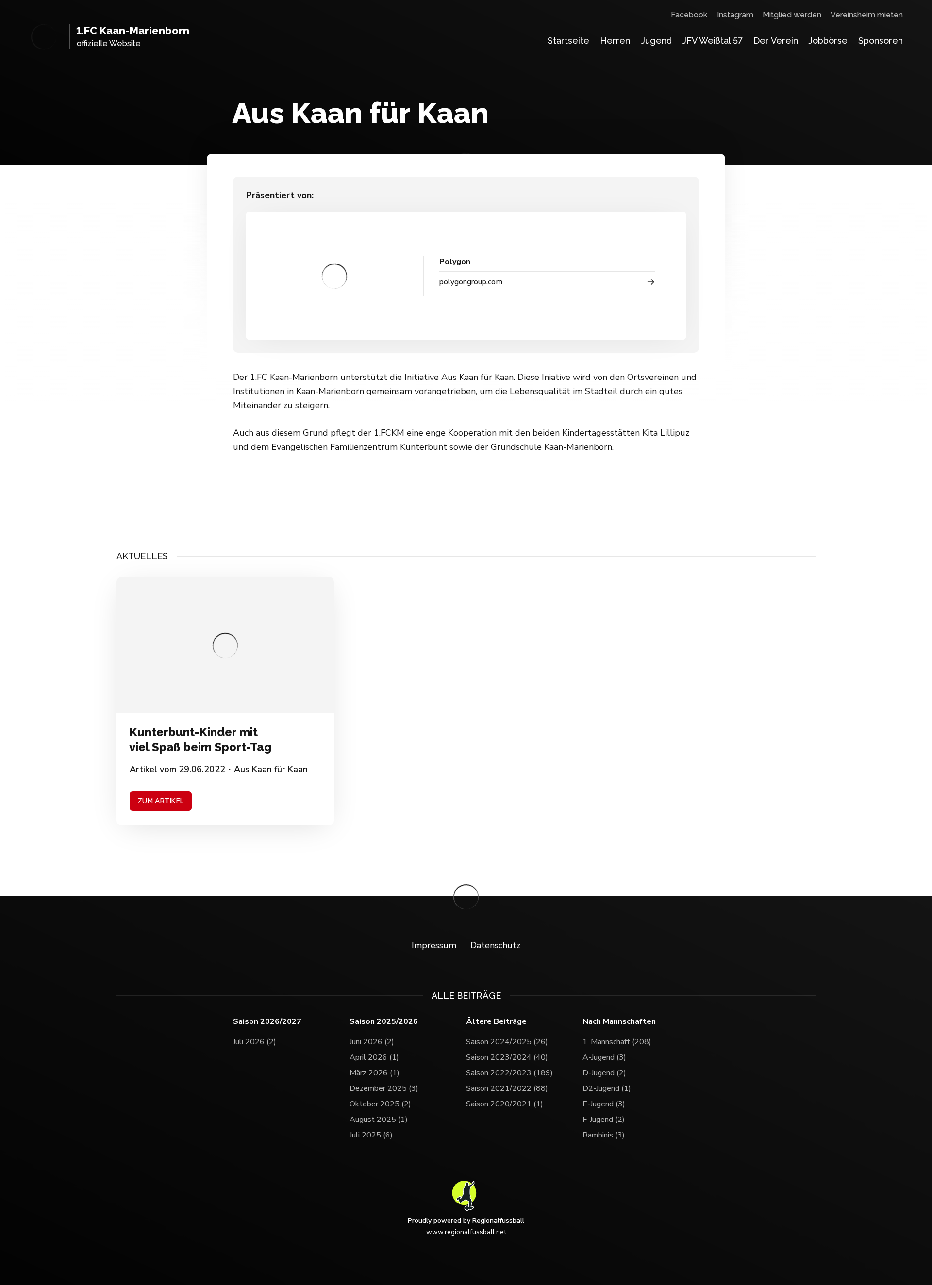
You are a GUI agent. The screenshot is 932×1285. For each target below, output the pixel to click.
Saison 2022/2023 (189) (509, 1073)
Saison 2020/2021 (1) (504, 1104)
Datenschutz (495, 945)
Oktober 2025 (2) (380, 1104)
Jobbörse (828, 40)
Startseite (568, 40)
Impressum (434, 945)
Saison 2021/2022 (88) (507, 1088)
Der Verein (775, 40)
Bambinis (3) (603, 1135)
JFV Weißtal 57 (712, 40)
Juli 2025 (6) (371, 1135)
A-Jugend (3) (604, 1057)
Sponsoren (880, 40)
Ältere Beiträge (496, 1022)
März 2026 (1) (374, 1073)
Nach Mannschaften (619, 1022)
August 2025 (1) (379, 1119)
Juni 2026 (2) (372, 1042)
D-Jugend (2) (604, 1073)
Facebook (689, 14)
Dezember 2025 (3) (384, 1088)
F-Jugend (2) (603, 1119)
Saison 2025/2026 (384, 1022)
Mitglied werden (792, 14)
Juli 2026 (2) (254, 1042)
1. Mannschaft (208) (616, 1042)
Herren (615, 40)
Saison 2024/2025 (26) (507, 1042)
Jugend (656, 40)
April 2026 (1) (374, 1057)
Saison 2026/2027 (267, 1022)
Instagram (735, 14)
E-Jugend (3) (603, 1104)
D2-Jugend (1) (606, 1088)
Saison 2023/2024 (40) (507, 1057)
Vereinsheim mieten (867, 14)
